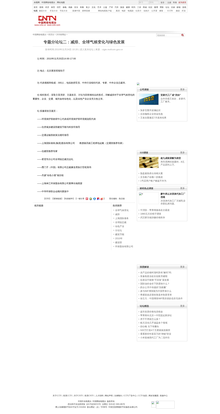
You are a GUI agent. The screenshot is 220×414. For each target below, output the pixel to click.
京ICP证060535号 (93, 404)
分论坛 (118, 230)
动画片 (146, 11)
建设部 (118, 242)
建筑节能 (119, 234)
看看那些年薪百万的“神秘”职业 (155, 334)
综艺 (59, 7)
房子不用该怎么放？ (150, 319)
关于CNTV (78, 396)
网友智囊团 (153, 396)
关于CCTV (57, 396)
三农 (139, 7)
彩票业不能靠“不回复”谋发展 (154, 280)
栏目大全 (54, 11)
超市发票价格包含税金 (151, 311)
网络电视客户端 (105, 11)
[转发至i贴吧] (97, 199)
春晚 (65, 7)
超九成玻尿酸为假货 (171, 158)
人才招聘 (99, 396)
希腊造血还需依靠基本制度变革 (156, 294)
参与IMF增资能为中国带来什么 (155, 291)
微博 (156, 7)
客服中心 (164, 396)
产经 (111, 7)
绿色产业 (119, 226)
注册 (169, 2)
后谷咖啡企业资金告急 (151, 114)
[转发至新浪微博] (101, 199)
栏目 (184, 11)
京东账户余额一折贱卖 (151, 177)
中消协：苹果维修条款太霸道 (155, 210)
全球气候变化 (122, 210)
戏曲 (70, 7)
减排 (117, 214)
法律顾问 (118, 396)
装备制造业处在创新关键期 (153, 276)
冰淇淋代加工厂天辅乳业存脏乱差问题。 (173, 202)
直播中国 (76, 11)
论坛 (167, 7)
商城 (145, 7)
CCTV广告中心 (130, 396)
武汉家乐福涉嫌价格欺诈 (152, 217)
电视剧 (131, 11)
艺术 (99, 7)
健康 (128, 7)
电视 (36, 11)
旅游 (122, 7)
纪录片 (138, 11)
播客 (161, 11)
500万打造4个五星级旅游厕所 (155, 330)
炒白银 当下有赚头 (149, 326)
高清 (118, 11)
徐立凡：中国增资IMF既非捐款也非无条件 (161, 298)
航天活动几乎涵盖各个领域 (153, 322)
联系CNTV (89, 396)
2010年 (119, 238)
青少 (88, 7)
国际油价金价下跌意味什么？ (155, 283)
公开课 (154, 11)
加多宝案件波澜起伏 (150, 110)
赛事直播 (86, 11)
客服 (175, 2)
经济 (47, 7)
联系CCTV (67, 396)
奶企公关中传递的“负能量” (153, 287)
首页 (36, 7)
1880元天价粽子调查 (150, 213)
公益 (105, 7)
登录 (162, 2)
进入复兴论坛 (86, 49)
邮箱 (179, 7)
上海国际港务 (122, 218)
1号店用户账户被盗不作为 (153, 180)
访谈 (173, 7)
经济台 (51, 34)
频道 (178, 11)
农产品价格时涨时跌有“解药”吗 (155, 272)
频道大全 (43, 11)
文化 (94, 7)
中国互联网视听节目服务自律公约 (122, 407)
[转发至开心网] (86, 199)
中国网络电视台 (48, 2)
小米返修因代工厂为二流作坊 (155, 337)
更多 (182, 89)
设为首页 (182, 2)
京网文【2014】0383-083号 (113, 404)
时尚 (133, 7)
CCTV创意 (142, 396)
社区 (150, 7)
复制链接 (57, 199)
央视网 (37, 2)
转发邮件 (69, 199)
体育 (53, 7)
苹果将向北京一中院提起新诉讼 (156, 315)
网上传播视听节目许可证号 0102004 (70, 407)
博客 (162, 7)
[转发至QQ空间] (90, 199)
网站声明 (109, 396)
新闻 (41, 7)
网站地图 (61, 2)
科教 (82, 7)
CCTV (170, 11)
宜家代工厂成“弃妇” (171, 95)
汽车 (117, 7)
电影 (124, 11)
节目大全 (63, 11)
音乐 (76, 7)
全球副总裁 (120, 222)
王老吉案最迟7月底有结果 (153, 117)
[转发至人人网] (94, 199)
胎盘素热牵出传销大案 (151, 173)
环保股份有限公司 (124, 246)
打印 (47, 199)
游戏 (184, 7)
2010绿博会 (61, 34)
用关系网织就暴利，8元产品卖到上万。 (172, 163)
